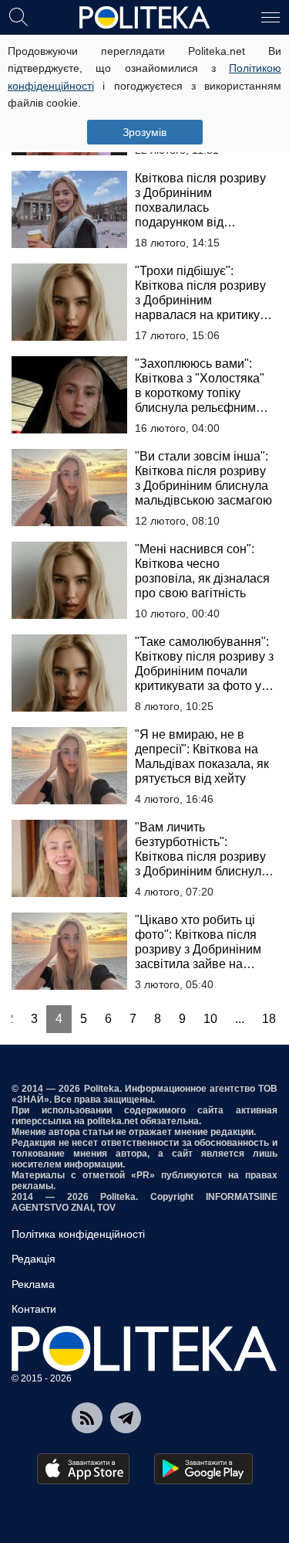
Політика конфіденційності (78, 1234)
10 (210, 1018)
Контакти (34, 1309)
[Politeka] (144, 17)
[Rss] (87, 1417)
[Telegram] (125, 1417)
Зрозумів (144, 132)
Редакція (33, 1258)
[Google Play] (203, 1469)
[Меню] (270, 16)
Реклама (33, 1284)
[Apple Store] (83, 1469)
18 (269, 1018)
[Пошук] (18, 16)
